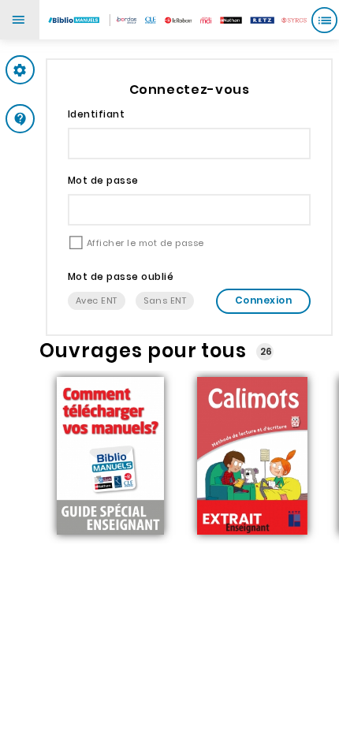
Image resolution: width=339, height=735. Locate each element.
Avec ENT (96, 300)
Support (51, 118)
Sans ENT (164, 300)
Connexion (263, 300)
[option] (110, 457)
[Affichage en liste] (324, 19)
